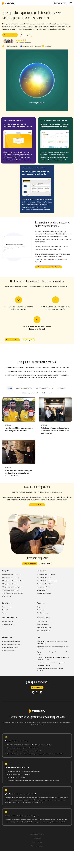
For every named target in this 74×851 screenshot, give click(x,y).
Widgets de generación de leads (12, 593)
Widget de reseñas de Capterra (12, 587)
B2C (43, 393)
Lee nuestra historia (37, 505)
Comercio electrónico (24, 388)
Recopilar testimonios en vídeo (47, 581)
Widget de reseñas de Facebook (12, 578)
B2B (50, 393)
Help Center (37, 838)
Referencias (40, 610)
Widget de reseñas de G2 (10, 590)
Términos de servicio (43, 624)
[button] (71, 3)
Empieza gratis (26, 35)
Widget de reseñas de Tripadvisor (13, 581)
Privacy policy (37, 842)
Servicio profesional (30, 393)
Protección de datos (43, 630)
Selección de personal (44, 388)
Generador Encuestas (44, 593)
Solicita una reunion (8, 624)
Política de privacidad (44, 627)
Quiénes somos (7, 607)
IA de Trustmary (7, 596)
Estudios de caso (42, 613)
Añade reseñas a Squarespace (12, 644)
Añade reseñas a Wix (9, 650)
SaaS (10, 388)
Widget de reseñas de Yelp (10, 584)
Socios (4, 613)
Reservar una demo (10, 35)
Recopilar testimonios (44, 578)
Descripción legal (42, 621)
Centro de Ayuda (7, 621)
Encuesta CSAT (42, 590)
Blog (38, 607)
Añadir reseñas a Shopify (10, 647)
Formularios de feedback (45, 584)
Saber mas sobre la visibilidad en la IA (49, 267)
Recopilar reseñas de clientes (46, 575)
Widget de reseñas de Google (11, 575)
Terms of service (37, 846)
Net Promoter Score (43, 587)
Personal (5, 610)
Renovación (61, 388)
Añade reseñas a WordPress (11, 641)
